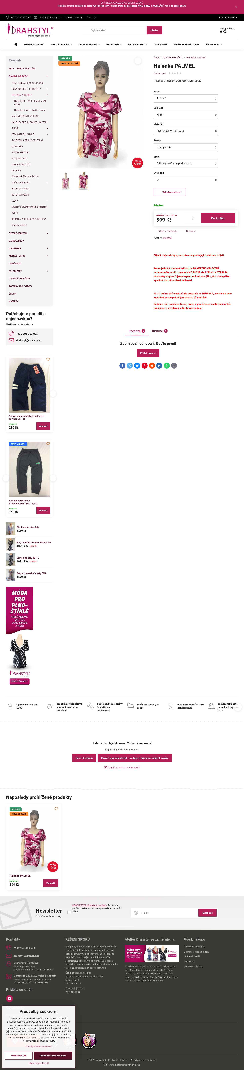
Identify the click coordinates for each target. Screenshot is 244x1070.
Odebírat (207, 912)
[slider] (175, 73)
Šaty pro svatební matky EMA (31, 573)
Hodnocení (160, 73)
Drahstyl (167, 237)
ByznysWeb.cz (133, 1064)
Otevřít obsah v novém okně (123, 767)
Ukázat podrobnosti (39, 1063)
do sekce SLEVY (178, 5)
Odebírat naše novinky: (49, 916)
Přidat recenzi (148, 353)
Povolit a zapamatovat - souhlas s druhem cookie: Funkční (134, 758)
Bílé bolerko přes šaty (28, 527)
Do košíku (218, 218)
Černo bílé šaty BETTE (28, 557)
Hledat (154, 30)
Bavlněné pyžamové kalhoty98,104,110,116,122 (23, 502)
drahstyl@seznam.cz (24, 966)
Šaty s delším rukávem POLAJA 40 (34, 542)
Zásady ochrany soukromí (144, 1059)
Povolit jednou (84, 758)
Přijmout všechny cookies (53, 1055)
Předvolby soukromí (118, 1059)
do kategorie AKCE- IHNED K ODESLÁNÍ (144, 5)
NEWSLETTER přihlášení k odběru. (89, 905)
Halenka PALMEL (20, 875)
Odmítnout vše (18, 1055)
